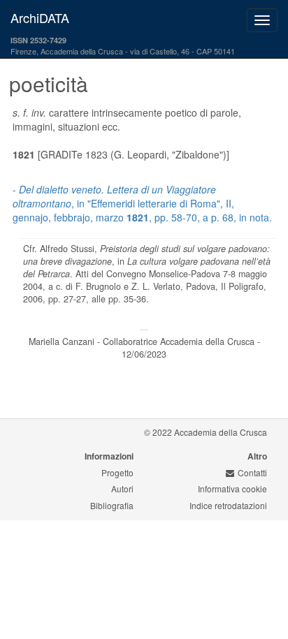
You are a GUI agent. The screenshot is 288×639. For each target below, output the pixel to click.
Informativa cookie (232, 488)
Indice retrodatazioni (228, 505)
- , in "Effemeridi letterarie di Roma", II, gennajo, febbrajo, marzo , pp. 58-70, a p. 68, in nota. (142, 203)
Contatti (252, 472)
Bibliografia (112, 505)
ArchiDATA (39, 17)
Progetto (117, 472)
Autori (122, 488)
